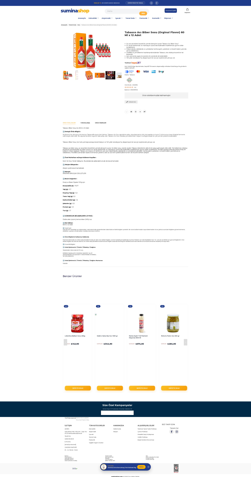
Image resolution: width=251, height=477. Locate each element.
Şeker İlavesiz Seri (110, 460)
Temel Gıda (130, 18)
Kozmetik (155, 18)
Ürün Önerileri (100, 123)
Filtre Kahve (68, 457)
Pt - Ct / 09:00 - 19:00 (71, 450)
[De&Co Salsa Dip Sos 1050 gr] (109, 323)
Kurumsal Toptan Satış (82, 420)
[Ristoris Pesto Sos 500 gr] (173, 323)
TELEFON (68, 436)
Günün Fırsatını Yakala (135, 3)
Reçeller (107, 458)
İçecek (118, 18)
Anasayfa (82, 18)
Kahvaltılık (93, 18)
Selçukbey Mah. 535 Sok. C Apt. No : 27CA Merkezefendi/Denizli (76, 432)
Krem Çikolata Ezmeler (152, 457)
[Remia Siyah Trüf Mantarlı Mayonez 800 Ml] (141, 323)
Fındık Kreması (150, 459)
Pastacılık (143, 18)
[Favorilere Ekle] (127, 112)
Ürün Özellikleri (69, 123)
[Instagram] (177, 432)
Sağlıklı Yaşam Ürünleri (96, 442)
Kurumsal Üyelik (171, 10)
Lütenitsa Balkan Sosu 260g (75, 336)
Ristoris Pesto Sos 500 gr (170, 336)
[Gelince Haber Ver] (144, 111)
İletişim (115, 431)
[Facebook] (171, 432)
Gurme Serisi (108, 459)
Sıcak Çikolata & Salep (71, 460)
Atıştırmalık (106, 18)
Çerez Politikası (142, 431)
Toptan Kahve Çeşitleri (82, 417)
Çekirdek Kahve (69, 458)
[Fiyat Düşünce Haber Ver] (140, 111)
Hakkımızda (117, 429)
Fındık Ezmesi (150, 458)
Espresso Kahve (69, 459)
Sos (147, 455)
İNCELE (141, 467)
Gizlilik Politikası (142, 437)
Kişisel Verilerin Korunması (146, 440)
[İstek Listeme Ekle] (131, 111)
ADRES (67, 429)
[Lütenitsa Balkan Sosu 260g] (77, 323)
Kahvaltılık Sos (109, 457)
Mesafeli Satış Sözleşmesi (146, 434)
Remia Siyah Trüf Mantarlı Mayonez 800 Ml (138, 337)
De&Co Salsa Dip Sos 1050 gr (107, 336)
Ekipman (167, 18)
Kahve (66, 455)
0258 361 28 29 (69, 439)
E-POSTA (67, 442)
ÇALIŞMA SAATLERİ (71, 447)
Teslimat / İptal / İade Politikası (147, 429)
